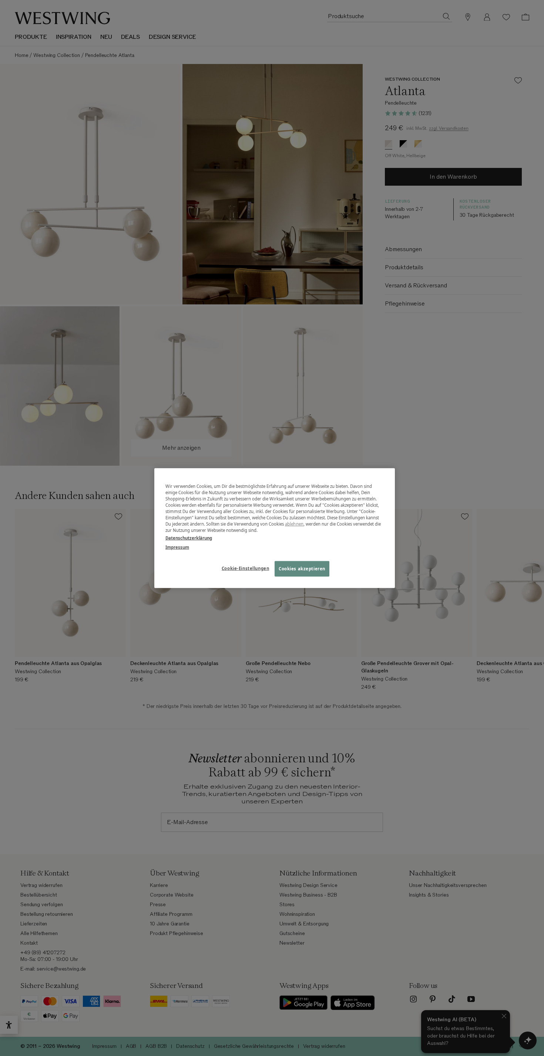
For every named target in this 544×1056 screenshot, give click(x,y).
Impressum (177, 547)
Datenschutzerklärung (188, 538)
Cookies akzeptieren (302, 568)
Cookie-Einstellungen (245, 568)
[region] (274, 528)
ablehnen (294, 524)
